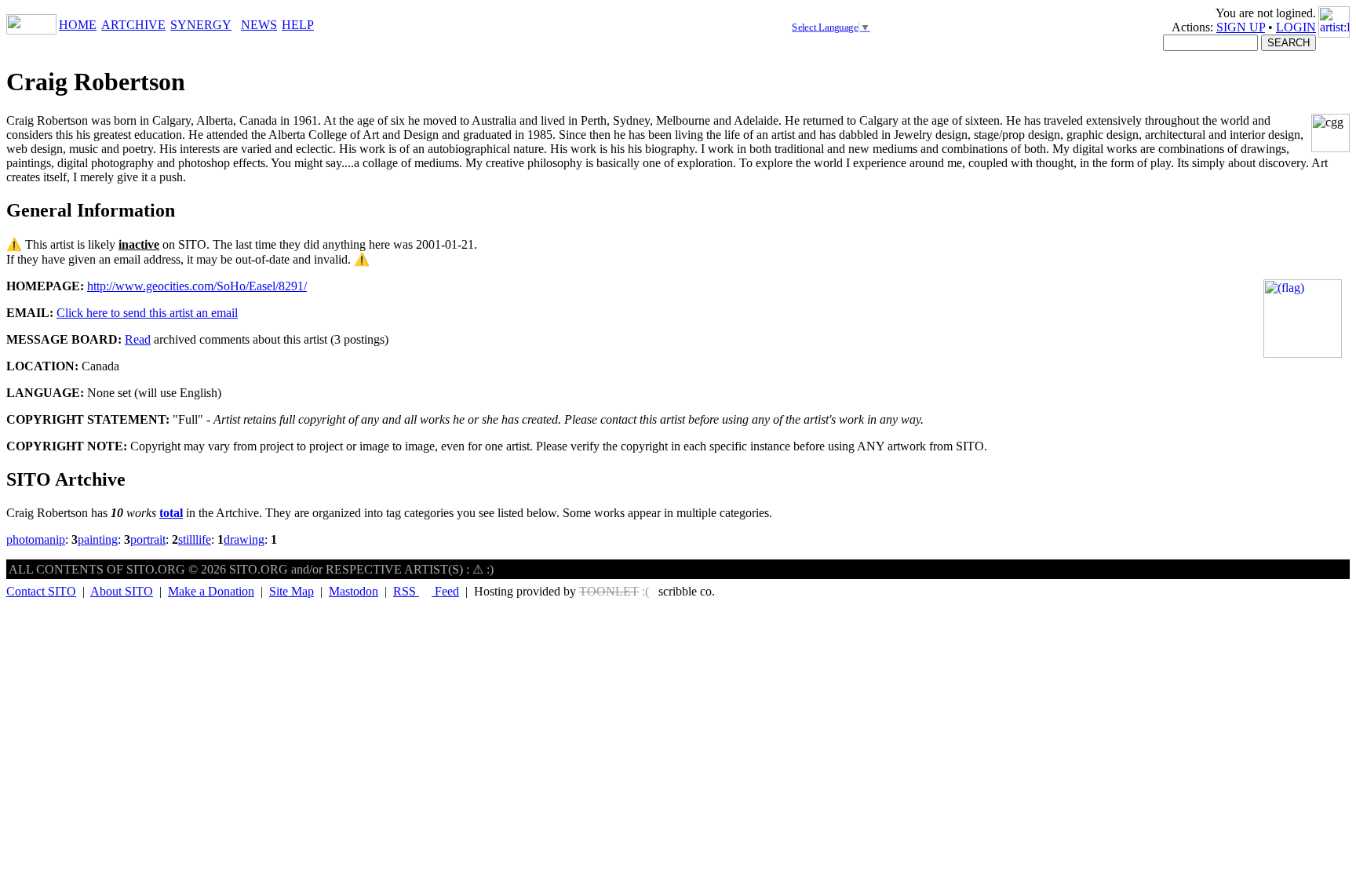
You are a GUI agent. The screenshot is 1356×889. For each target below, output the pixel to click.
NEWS (259, 24)
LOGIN (1296, 27)
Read (138, 339)
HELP (298, 24)
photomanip (35, 539)
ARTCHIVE (133, 24)
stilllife (194, 539)
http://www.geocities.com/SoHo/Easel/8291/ (197, 286)
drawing (244, 539)
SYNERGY (200, 24)
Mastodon (353, 591)
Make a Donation (211, 591)
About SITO (121, 591)
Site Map (291, 591)
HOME (78, 24)
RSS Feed (426, 591)
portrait (148, 539)
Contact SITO (41, 591)
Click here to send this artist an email (147, 312)
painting (98, 539)
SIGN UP (1240, 27)
